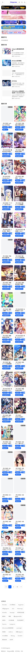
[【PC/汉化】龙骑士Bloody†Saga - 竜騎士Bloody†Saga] (7, 273)
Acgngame (12, 624)
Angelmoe (21, 604)
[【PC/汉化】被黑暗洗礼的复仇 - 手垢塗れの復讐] (20, 140)
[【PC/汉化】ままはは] (20, 512)
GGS (13, 608)
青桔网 (4, 632)
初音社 (4, 620)
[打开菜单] (2, 2)
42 (17, 587)
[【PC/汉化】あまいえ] (7, 512)
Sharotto (4, 604)
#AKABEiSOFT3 (19, 129)
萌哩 (10, 616)
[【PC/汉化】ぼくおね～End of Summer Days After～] (7, 459)
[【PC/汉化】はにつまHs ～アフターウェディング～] (7, 538)
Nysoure (4, 624)
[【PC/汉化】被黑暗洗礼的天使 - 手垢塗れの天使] (7, 326)
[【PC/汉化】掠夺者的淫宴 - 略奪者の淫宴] (20, 273)
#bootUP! (5, 448)
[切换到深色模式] (24, 2)
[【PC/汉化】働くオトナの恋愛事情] (7, 352)
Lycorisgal (19, 628)
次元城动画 (11, 620)
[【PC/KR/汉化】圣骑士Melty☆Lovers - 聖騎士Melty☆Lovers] (7, 379)
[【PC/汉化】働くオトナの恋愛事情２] (20, 193)
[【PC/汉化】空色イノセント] (20, 352)
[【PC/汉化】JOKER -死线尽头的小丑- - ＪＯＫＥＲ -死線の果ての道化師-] (20, 406)
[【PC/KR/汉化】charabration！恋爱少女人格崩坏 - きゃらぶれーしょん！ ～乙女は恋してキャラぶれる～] (7, 167)
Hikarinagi (20, 608)
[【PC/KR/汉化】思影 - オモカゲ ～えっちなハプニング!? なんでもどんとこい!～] (20, 326)
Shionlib (4, 612)
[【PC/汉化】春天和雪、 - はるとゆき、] (20, 167)
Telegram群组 (10, 651)
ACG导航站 (12, 604)
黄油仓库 (4, 639)
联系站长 (3, 651)
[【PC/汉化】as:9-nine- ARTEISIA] (7, 114)
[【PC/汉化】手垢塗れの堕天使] (7, 246)
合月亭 (11, 639)
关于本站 (17, 651)
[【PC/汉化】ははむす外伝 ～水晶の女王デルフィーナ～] (7, 432)
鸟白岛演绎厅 (20, 620)
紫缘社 (4, 616)
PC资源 (10, 127)
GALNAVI (20, 635)
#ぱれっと (5, 129)
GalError (11, 632)
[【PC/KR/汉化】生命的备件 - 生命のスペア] (20, 299)
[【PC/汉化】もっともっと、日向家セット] (20, 538)
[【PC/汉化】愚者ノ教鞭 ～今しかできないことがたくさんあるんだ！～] (7, 299)
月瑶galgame (5, 608)
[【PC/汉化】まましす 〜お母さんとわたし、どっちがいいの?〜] (20, 459)
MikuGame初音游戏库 (7, 628)
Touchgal (12, 612)
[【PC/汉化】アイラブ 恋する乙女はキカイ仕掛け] (7, 193)
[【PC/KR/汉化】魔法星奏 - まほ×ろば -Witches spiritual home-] (20, 220)
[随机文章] (19, 2)
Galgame (5, 127)
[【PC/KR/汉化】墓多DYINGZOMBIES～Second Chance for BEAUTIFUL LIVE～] (7, 140)
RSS (22, 651)
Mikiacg (13, 635)
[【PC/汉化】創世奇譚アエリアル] (7, 406)
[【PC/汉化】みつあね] (7, 485)
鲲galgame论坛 (18, 616)
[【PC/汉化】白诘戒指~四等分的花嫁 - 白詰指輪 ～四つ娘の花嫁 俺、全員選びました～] (20, 114)
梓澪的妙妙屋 (20, 612)
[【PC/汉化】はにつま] (7, 565)
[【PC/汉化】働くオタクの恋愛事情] (20, 246)
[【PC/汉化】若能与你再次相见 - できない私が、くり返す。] (20, 379)
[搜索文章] (22, 2)
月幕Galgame (19, 632)
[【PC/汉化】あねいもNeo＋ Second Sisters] (20, 565)
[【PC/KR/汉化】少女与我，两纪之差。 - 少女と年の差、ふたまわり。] (7, 220)
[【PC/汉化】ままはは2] (20, 485)
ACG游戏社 (5, 635)
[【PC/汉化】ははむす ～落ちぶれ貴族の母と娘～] (20, 432)
